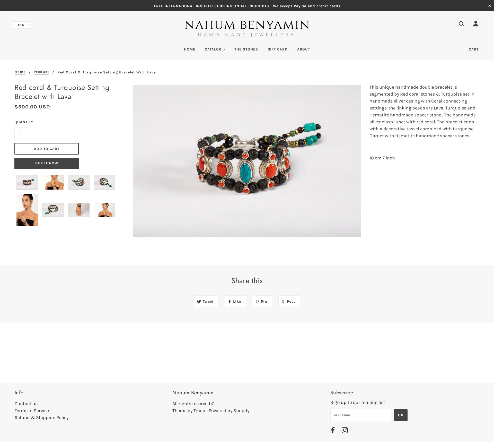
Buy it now (46, 163)
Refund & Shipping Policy (41, 417)
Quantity (22, 122)
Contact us (26, 403)
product (41, 72)
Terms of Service (32, 410)
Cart (474, 49)
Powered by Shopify (229, 410)
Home (20, 72)
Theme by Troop (188, 410)
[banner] (247, 29)
